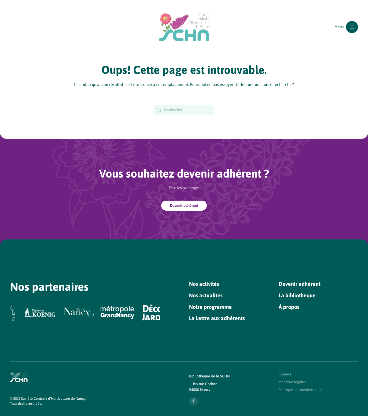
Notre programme (210, 307)
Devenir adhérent (184, 205)
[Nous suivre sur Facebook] (193, 401)
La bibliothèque (297, 295)
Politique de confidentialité (300, 390)
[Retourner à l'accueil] (184, 27)
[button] (346, 27)
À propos (289, 307)
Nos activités (204, 284)
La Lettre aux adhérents (217, 318)
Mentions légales (292, 382)
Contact (285, 374)
